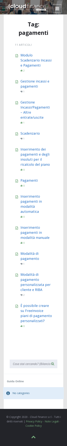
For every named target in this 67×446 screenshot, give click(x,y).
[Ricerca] (52, 364)
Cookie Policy (33, 425)
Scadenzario (30, 133)
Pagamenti (29, 180)
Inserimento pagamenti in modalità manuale (35, 232)
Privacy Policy (34, 421)
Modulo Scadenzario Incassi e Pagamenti (36, 60)
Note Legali (52, 421)
